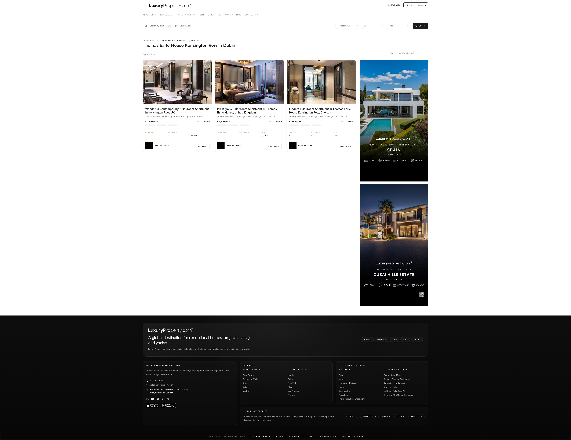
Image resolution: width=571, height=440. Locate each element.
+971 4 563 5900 (156, 381)
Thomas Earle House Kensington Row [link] (180, 40)
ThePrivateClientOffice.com (352, 398)
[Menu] (145, 5)
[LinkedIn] (147, 399)
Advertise (148, 15)
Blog (238, 15)
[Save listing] (208, 64)
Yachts (229, 15)
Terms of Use (347, 436)
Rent (201, 15)
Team (341, 387)
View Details (201, 146)
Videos (342, 379)
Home (146, 40)
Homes (367, 339)
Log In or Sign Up (418, 5)
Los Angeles (293, 391)
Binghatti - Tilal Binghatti (395, 383)
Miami (290, 387)
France (291, 395)
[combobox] (241, 26)
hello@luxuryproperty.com (161, 385)
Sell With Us (394, 5)
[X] (162, 399)
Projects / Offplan (251, 379)
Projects (381, 339)
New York (292, 383)
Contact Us (251, 15)
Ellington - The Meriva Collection (399, 395)
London (291, 375)
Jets (219, 15)
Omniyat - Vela (390, 387)
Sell (260, 436)
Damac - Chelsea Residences (397, 379)
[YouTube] (152, 399)
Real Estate (166, 15)
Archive (359, 436)
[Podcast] (167, 399)
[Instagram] (157, 399)
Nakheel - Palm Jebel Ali (394, 391)
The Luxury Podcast (348, 383)
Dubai (155, 40)
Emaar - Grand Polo (392, 375)
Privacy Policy (331, 436)
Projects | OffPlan (185, 15)
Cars (210, 15)
